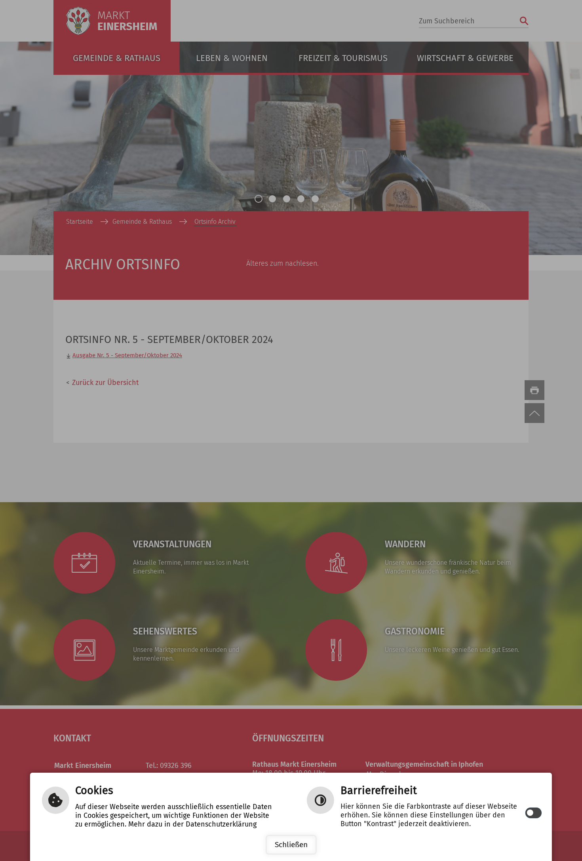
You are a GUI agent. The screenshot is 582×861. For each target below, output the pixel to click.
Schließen (291, 844)
